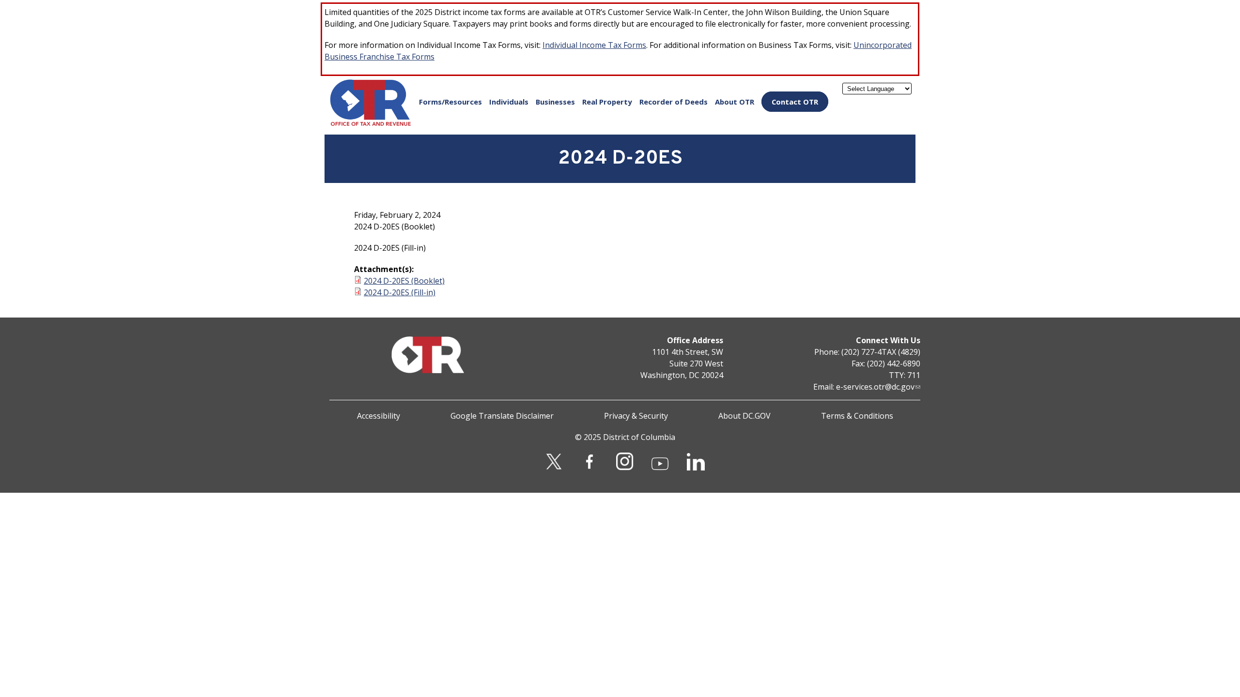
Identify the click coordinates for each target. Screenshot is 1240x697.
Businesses (555, 101)
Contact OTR (795, 101)
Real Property (607, 101)
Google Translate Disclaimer (502, 415)
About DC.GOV (744, 415)
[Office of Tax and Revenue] (370, 124)
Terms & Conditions (857, 415)
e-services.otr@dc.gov (875, 386)
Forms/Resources (450, 101)
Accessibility (378, 415)
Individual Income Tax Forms (594, 45)
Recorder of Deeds (673, 101)
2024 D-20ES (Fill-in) (399, 292)
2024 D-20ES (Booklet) (404, 280)
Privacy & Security (636, 415)
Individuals (508, 101)
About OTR (734, 101)
